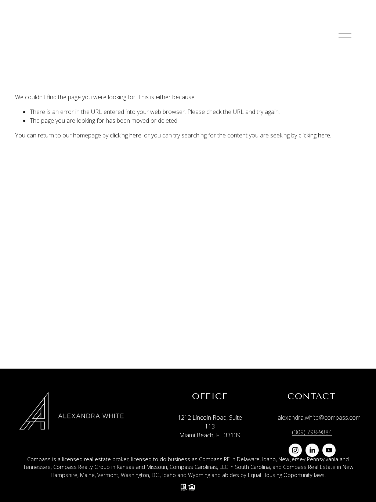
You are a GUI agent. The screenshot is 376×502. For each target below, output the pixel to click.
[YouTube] (329, 450)
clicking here (125, 135)
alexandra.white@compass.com (319, 417)
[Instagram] (295, 450)
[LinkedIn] (312, 450)
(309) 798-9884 (312, 432)
